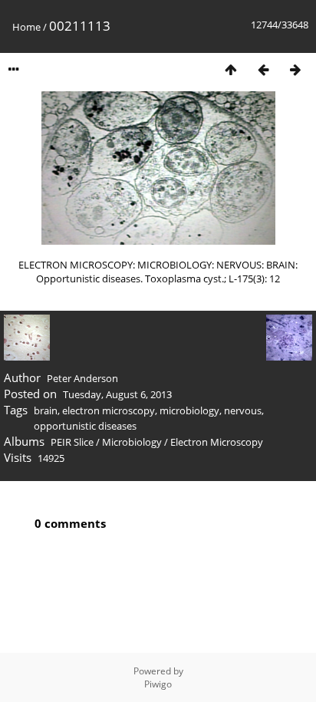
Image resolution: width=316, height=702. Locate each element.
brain (46, 410)
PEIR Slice (72, 442)
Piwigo (158, 683)
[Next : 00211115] (295, 69)
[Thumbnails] (231, 69)
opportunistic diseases (85, 426)
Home (26, 27)
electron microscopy (108, 410)
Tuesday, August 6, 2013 (117, 394)
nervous (243, 410)
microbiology (189, 410)
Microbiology (132, 442)
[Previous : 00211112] (263, 69)
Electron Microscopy (216, 442)
